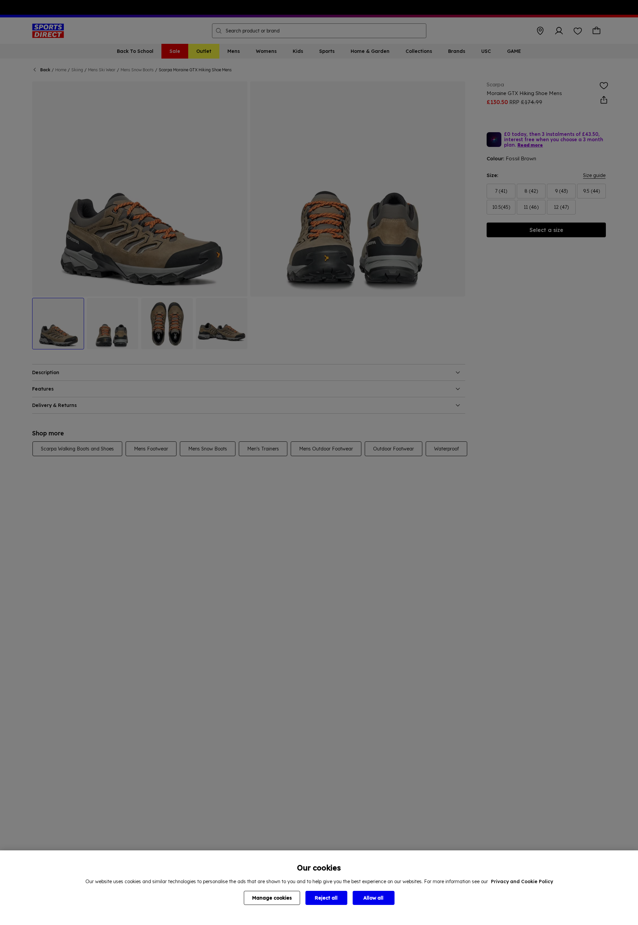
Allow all (373, 898)
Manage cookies (272, 898)
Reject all (326, 898)
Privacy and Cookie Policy (522, 881)
